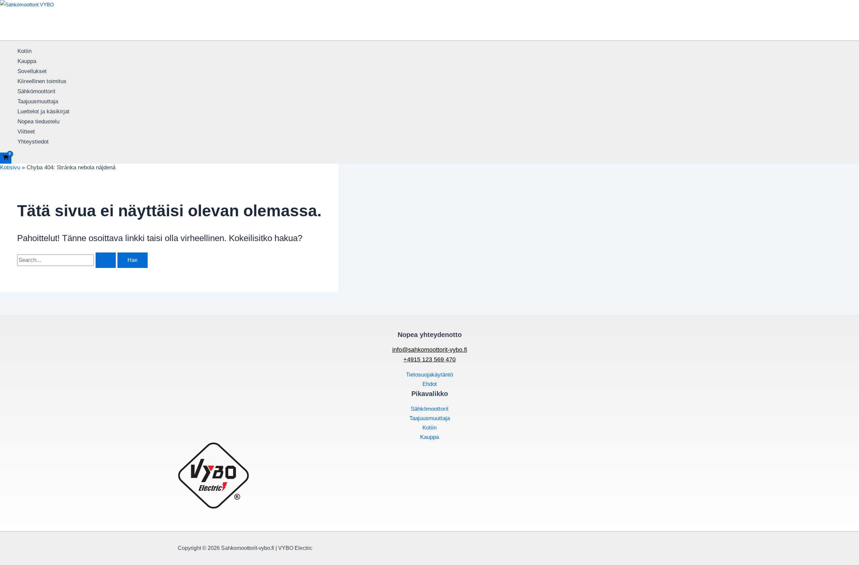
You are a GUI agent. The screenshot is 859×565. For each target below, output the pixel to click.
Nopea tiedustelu (38, 121)
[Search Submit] (106, 260)
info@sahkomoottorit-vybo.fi (429, 349)
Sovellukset (32, 71)
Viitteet (26, 131)
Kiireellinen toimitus (41, 81)
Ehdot (429, 384)
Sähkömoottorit (36, 91)
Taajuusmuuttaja (37, 101)
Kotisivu (10, 167)
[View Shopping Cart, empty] (5, 158)
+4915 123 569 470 (429, 359)
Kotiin (24, 51)
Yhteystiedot (33, 141)
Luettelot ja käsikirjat (43, 111)
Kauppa (26, 61)
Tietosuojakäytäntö (429, 375)
